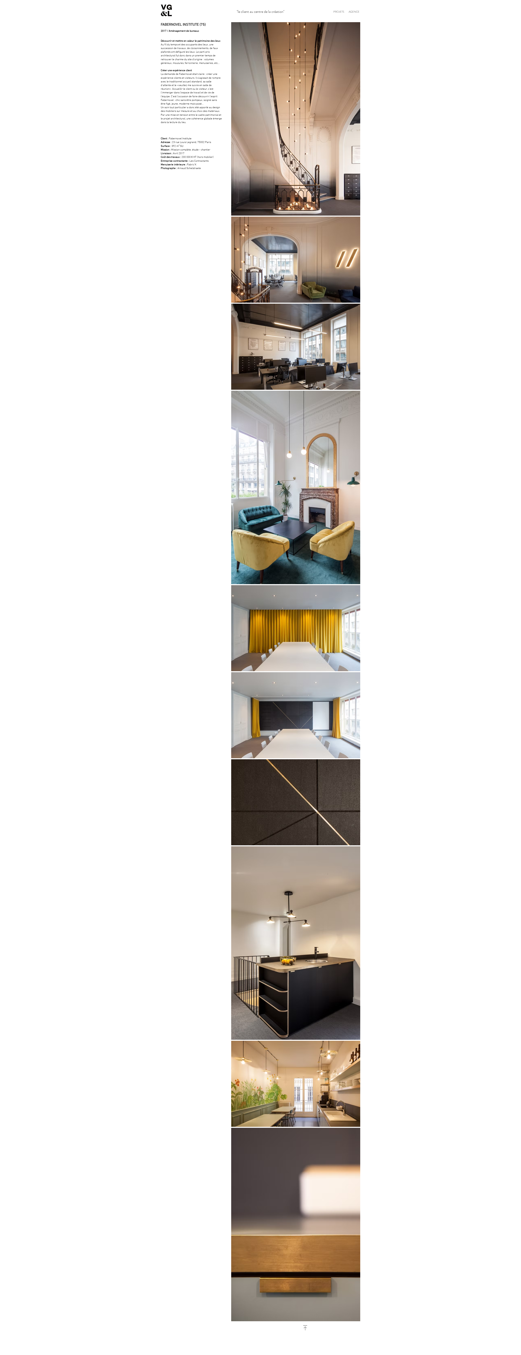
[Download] (305, 1327)
